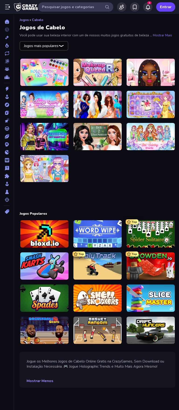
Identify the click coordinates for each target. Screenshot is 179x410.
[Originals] (7, 61)
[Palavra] (7, 160)
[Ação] (7, 89)
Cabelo (37, 20)
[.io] (7, 152)
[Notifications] (147, 7)
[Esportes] (7, 136)
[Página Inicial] (7, 22)
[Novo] (7, 37)
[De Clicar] (7, 121)
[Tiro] (7, 200)
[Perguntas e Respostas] (7, 168)
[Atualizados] (7, 53)
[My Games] (134, 7)
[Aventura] (7, 105)
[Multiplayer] (7, 69)
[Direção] (7, 128)
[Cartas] (7, 113)
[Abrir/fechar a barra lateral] (7, 7)
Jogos (24, 20)
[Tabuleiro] (7, 192)
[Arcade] (7, 97)
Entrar (166, 7)
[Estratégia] (7, 144)
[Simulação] (7, 184)
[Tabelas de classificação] (7, 77)
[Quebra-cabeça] (7, 176)
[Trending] (7, 45)
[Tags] (7, 212)
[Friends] (121, 7)
